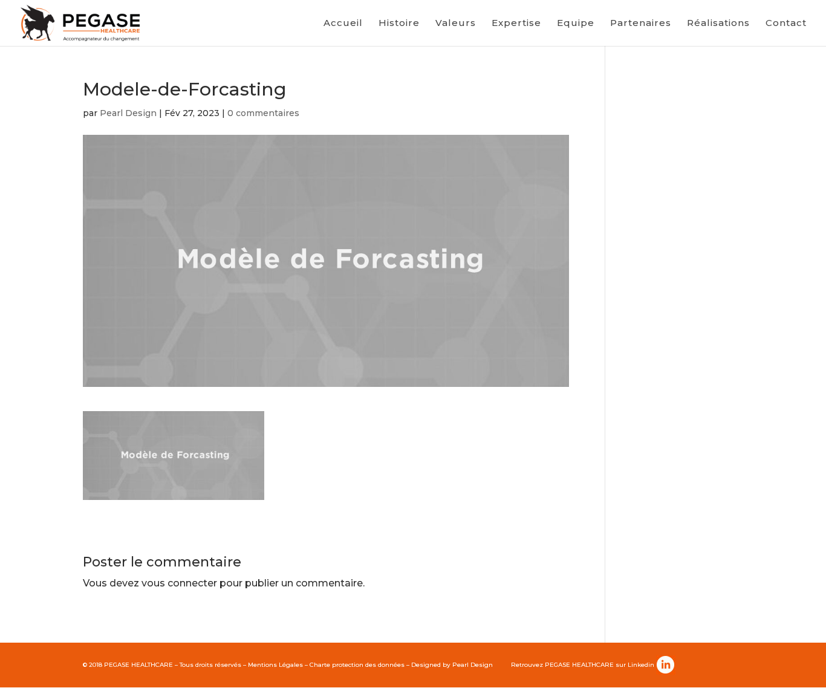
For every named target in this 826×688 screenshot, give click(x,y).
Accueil (343, 23)
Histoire (399, 23)
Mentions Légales (275, 665)
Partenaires (640, 23)
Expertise (516, 23)
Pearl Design (128, 113)
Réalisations (718, 23)
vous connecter (179, 583)
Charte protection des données (357, 665)
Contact (786, 23)
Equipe (575, 23)
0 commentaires (263, 113)
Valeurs (455, 23)
